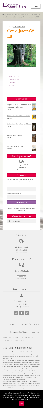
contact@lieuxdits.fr (21, 307)
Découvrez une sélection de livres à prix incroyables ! (14, 80)
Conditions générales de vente (29, 324)
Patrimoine (25, 14)
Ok (21, 403)
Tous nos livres (15, 14)
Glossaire (12, 324)
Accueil (7, 14)
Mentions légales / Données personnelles (24, 332)
